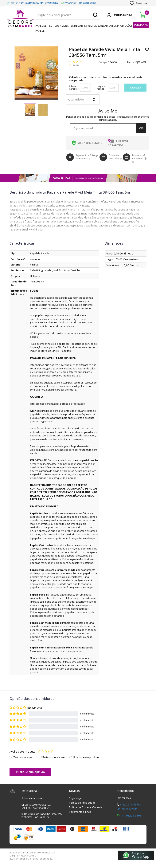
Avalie (76, 65)
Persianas (141, 24)
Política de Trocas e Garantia (86, 807)
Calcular (135, 87)
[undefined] (36, 73)
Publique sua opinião (30, 772)
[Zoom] (30, 110)
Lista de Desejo (147, 49)
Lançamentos (107, 25)
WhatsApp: (80, 3)
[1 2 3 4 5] (46, 751)
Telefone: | (34, 3)
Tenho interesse (23, 757)
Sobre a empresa (31, 798)
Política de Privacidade (82, 802)
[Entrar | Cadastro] (109, 14)
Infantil (80, 25)
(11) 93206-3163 (130, 815)
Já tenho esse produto (86, 757)
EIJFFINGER (140, 62)
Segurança (75, 798)
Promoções (125, 25)
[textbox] (67, 15)
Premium (92, 25)
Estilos (54, 25)
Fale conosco (124, 798)
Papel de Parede (40, 28)
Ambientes (67, 25)
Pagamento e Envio (80, 811)
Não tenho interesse (53, 757)
